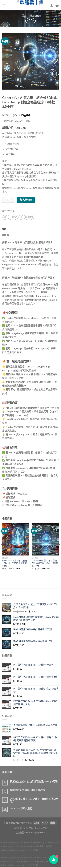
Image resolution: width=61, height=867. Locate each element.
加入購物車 (26, 199)
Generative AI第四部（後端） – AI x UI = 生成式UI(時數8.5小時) (15, 563)
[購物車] (57, 5)
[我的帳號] (51, 5)
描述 (4, 229)
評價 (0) (5, 235)
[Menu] (4, 5)
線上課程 (34, 15)
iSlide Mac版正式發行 (21, 808)
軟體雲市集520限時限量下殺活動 (27, 790)
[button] (53, 859)
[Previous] (2, 550)
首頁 (24, 15)
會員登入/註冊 (41, 828)
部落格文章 (28, 828)
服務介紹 (18, 828)
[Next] (58, 550)
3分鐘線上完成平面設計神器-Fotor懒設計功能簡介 (34, 800)
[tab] (30, 229)
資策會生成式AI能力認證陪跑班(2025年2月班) (34, 781)
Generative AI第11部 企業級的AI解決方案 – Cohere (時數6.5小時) (45, 563)
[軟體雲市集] (30, 5)
